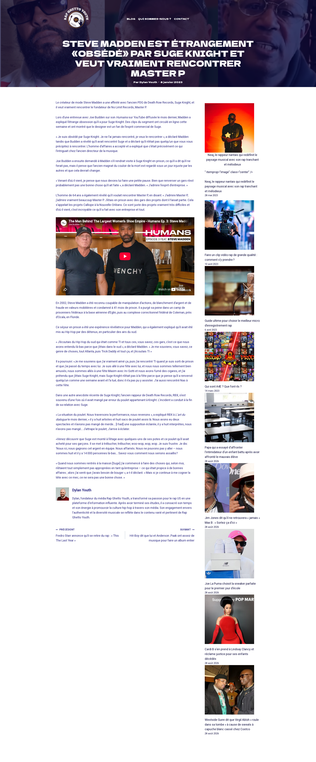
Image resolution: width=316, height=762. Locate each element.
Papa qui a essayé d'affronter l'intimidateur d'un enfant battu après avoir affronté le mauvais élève (232, 452)
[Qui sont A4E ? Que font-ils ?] (232, 356)
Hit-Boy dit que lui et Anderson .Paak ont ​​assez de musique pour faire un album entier (162, 535)
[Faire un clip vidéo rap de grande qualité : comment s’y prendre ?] (232, 225)
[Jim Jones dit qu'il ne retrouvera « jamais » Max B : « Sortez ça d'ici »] (232, 488)
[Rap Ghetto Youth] (76, 18)
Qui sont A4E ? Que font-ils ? (223, 386)
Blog (131, 18)
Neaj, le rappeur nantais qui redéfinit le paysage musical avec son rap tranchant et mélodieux (232, 159)
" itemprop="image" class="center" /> (229, 172)
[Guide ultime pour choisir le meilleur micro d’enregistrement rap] (232, 290)
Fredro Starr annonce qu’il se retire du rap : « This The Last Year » (87, 535)
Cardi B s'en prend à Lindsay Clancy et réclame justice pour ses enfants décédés (229, 653)
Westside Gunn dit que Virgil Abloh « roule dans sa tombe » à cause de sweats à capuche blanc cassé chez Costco (232, 724)
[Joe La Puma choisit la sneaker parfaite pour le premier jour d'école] (232, 553)
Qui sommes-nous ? (154, 18)
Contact (181, 18)
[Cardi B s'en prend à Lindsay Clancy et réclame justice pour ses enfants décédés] (232, 619)
